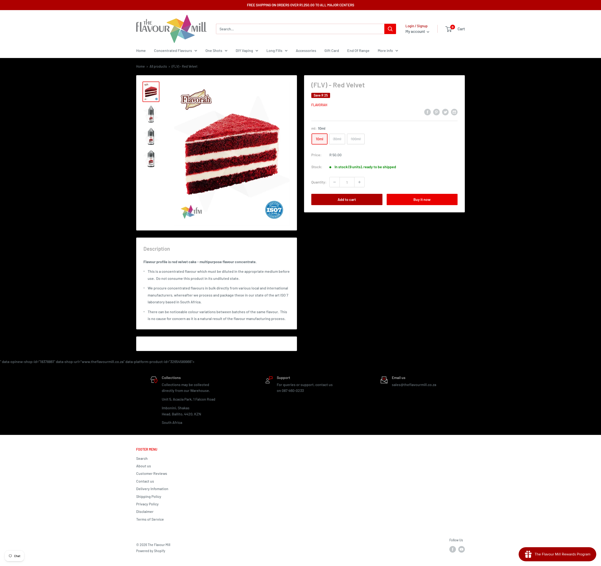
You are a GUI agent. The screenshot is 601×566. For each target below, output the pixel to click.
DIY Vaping (244, 50)
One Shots (213, 50)
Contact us (145, 481)
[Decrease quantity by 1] (334, 182)
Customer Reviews (151, 473)
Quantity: (319, 182)
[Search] (390, 29)
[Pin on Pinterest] (436, 111)
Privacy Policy (147, 504)
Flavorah (319, 105)
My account (415, 31)
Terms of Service (150, 519)
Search (142, 458)
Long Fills (274, 50)
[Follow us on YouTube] (461, 549)
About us (143, 466)
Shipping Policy (148, 496)
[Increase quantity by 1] (359, 182)
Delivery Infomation (152, 488)
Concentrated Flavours (173, 50)
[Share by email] (454, 111)
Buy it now (422, 199)
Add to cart (347, 199)
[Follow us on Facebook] (452, 549)
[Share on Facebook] (427, 111)
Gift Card (331, 50)
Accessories (306, 50)
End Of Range (358, 50)
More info (385, 50)
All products (158, 66)
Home (141, 50)
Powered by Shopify (150, 551)
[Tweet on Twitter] (445, 111)
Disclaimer (145, 511)
